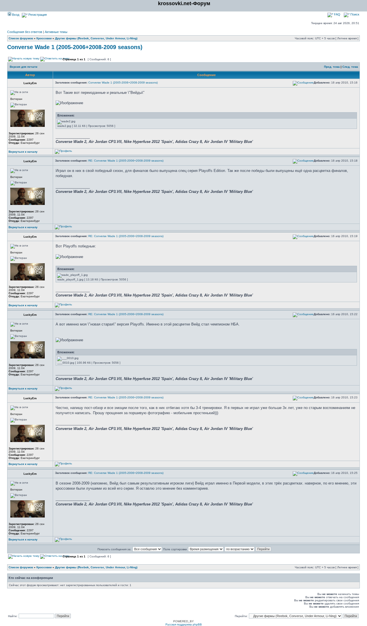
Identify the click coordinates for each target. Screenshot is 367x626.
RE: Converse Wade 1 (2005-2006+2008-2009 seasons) (125, 160)
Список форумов (21, 38)
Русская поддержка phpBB (183, 624)
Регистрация (37, 14)
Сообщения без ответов (24, 32)
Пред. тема (332, 66)
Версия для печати (23, 66)
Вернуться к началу (23, 151)
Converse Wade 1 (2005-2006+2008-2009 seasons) (74, 47)
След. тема (350, 66)
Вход (15, 14)
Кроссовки (44, 38)
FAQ (336, 14)
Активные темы (56, 32)
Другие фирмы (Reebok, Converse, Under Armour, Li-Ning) (96, 38)
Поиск (354, 14)
